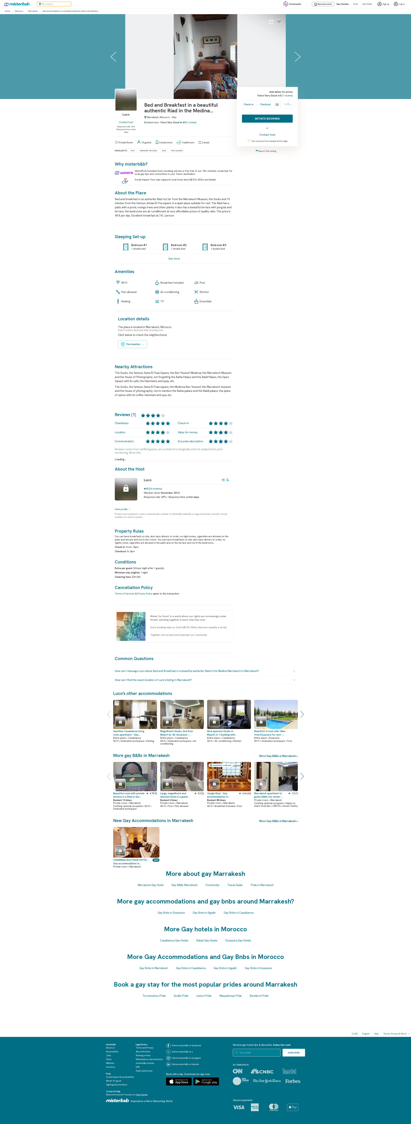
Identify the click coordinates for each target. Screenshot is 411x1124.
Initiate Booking (267, 118)
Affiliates (110, 1063)
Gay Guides (342, 4)
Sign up (386, 4)
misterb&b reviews (145, 1063)
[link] (126, 104)
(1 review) (191, 122)
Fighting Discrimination (116, 1084)
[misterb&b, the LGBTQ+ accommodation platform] (16, 4)
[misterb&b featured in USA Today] (241, 1081)
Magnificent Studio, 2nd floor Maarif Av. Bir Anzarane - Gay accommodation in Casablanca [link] (176, 733)
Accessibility (112, 1051)
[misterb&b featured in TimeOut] (289, 1071)
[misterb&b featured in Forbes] (293, 1081)
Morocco (19, 11)
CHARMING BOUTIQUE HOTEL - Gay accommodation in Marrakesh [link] (131, 861)
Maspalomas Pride (230, 996)
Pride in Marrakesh (262, 885)
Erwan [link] (214, 787)
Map (174, 117)
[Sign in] (279, 22)
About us (110, 1047)
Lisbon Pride (203, 996)
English (366, 1033)
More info (135, 452)
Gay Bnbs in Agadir (204, 912)
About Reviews (143, 1051)
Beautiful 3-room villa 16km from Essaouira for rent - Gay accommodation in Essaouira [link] (269, 733)
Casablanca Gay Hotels (174, 940)
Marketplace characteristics (149, 1059)
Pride (355, 4)
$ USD (355, 1033)
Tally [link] (261, 787)
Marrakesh (33, 11)
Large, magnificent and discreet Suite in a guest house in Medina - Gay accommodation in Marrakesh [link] (174, 795)
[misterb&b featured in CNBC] (262, 1071)
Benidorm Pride (259, 996)
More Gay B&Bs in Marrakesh (277, 756)
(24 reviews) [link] (155, 488)
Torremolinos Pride (154, 996)
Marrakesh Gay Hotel (150, 885)
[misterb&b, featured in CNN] (237, 1071)
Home (7, 11)
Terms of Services (125, 593)
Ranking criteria (143, 1055)
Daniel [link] (120, 853)
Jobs (108, 1055)
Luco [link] (148, 480)
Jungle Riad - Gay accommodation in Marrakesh (217, 795)
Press (109, 1059)
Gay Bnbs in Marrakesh (153, 968)
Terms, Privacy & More (395, 1033)
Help (376, 1033)
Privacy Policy (144, 593)
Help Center (142, 1094)
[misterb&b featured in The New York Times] (267, 1081)
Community (295, 4)
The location (133, 344)
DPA (138, 1067)
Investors (110, 1067)
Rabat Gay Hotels (206, 940)
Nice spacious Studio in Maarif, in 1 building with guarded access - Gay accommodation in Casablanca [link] (221, 733)
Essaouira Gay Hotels (238, 940)
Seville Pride (181, 996)
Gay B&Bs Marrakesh (184, 885)
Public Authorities (144, 1071)
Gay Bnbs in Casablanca (239, 912)
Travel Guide (235, 885)
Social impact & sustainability (120, 1077)
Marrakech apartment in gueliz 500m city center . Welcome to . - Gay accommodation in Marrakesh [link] (268, 795)
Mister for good (113, 1080)
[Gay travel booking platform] (117, 1100)
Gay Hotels (367, 4)
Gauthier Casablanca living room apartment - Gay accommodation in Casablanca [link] (128, 733)
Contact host (126, 122)
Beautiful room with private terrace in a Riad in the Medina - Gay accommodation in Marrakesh (128, 795)
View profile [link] (121, 509)
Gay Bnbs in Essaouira (171, 912)
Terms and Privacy (144, 1047)
